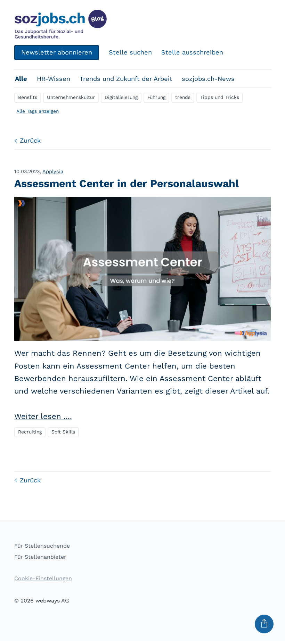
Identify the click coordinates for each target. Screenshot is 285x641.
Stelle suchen (130, 52)
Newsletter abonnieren (56, 52)
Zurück (30, 140)
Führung (156, 97)
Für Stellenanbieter (40, 557)
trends (182, 97)
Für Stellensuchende (42, 545)
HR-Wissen (53, 78)
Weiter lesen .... (43, 416)
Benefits (27, 97)
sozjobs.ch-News (208, 78)
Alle (21, 78)
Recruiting (30, 432)
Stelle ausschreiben (192, 52)
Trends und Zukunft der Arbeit (126, 78)
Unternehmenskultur (71, 97)
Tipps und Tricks (219, 97)
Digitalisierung (121, 97)
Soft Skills (63, 432)
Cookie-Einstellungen (43, 578)
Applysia (52, 171)
